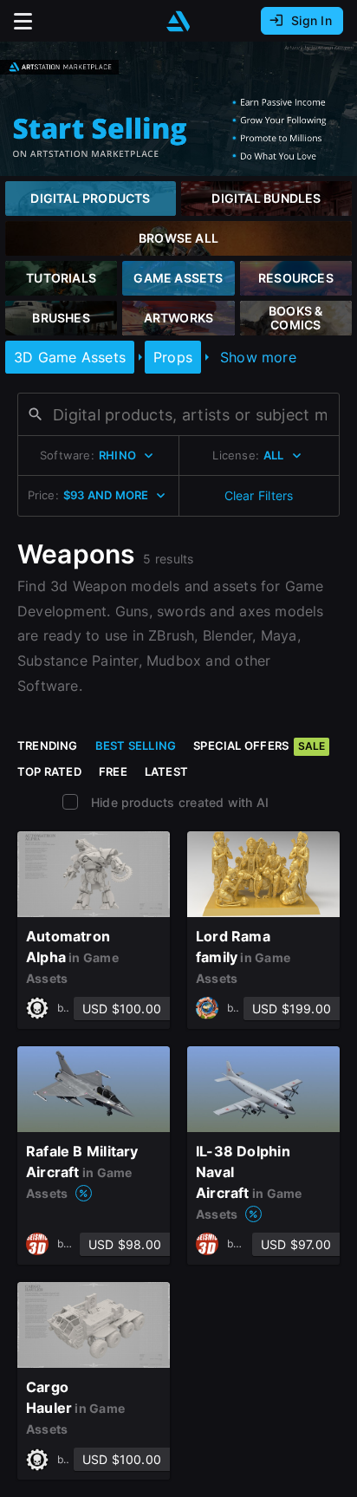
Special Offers (259, 745)
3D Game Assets (70, 357)
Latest (166, 771)
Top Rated (49, 771)
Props (172, 357)
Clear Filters (259, 495)
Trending (47, 745)
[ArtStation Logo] (178, 21)
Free (113, 771)
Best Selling (136, 745)
